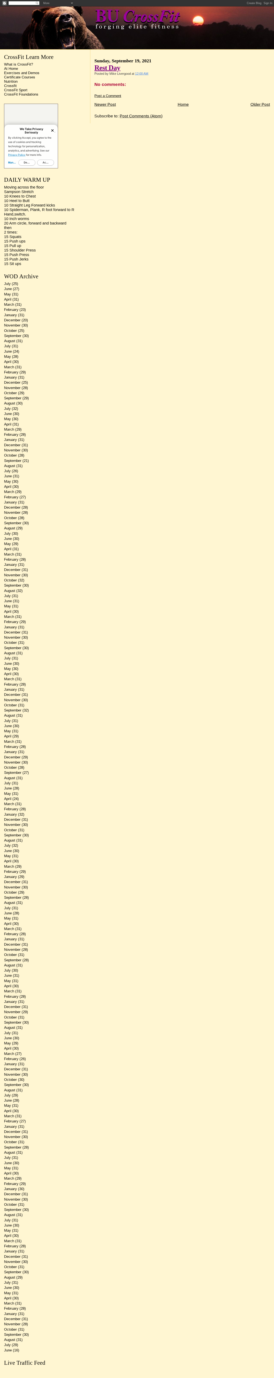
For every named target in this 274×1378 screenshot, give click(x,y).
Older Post (260, 104)
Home (183, 104)
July (7, 284)
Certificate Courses (19, 77)
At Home (11, 69)
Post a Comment (107, 96)
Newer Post (105, 104)
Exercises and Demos (21, 73)
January (10, 315)
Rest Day (107, 68)
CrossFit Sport (15, 90)
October (10, 331)
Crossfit (10, 86)
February (11, 310)
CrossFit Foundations (21, 94)
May (7, 294)
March (9, 305)
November (12, 325)
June (8, 289)
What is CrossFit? (18, 64)
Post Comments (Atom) (141, 116)
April (7, 299)
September (12, 336)
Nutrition (11, 81)
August (9, 341)
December (12, 320)
